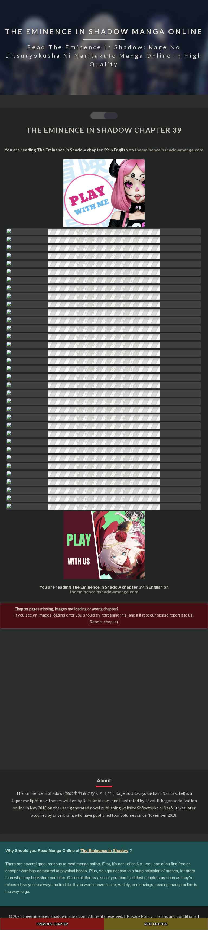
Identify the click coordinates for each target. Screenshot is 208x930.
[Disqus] (104, 698)
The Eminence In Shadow (104, 850)
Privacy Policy (139, 916)
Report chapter (104, 621)
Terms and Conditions (176, 916)
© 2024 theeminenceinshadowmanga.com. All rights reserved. (66, 916)
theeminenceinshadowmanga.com (169, 149)
